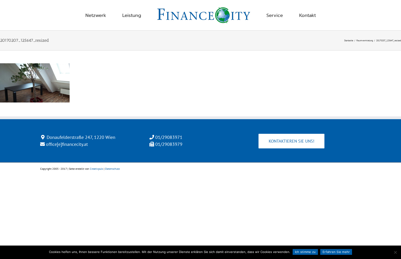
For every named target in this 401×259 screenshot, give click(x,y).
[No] (395, 252)
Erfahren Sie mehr (336, 252)
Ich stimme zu (305, 252)
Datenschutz (112, 168)
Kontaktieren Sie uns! (291, 141)
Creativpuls (96, 168)
